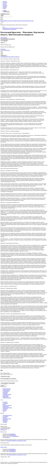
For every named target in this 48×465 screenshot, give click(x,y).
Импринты (7, 20)
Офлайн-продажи (6, 388)
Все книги (2, 20)
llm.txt (4, 411)
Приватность (6, 406)
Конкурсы (5, 4)
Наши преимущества (7, 407)
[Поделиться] (1, 54)
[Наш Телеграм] (3, 460)
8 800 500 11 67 (3, 429)
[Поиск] (1, 18)
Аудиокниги (5, 416)
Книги (4, 404)
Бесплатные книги (7, 418)
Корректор (5, 393)
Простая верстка (6, 389)
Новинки (5, 417)
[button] (24, 18)
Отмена (8, 376)
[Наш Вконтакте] (3, 458)
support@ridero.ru (12, 434)
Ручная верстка (6, 391)
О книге (2, 56)
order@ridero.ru (15, 436)
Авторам (5, 6)
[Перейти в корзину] (3, 22)
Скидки (21, 20)
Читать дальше (3, 447)
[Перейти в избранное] (1, 22)
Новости (5, 7)
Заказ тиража (6, 395)
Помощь (5, 10)
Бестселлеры (12, 20)
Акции (4, 8)
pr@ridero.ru (7, 437)
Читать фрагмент (4, 40)
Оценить (8, 50)
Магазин (5, 1)
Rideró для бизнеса (7, 397)
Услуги (4, 3)
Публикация (5, 396)
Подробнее (2, 49)
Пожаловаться (3, 55)
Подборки (25, 20)
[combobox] (24, 16)
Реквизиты (5, 408)
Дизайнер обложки (7, 394)
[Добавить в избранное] (1, 52)
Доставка (5, 422)
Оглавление (9, 56)
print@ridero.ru (13, 435)
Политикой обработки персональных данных (16, 440)
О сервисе (5, 2)
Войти (2, 15)
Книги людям (31, 20)
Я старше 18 (3, 376)
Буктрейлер (5, 392)
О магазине (5, 403)
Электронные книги (7, 415)
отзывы (5, 56)
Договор (5, 409)
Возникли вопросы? (7, 405)
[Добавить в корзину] (5, 42)
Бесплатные (17, 20)
